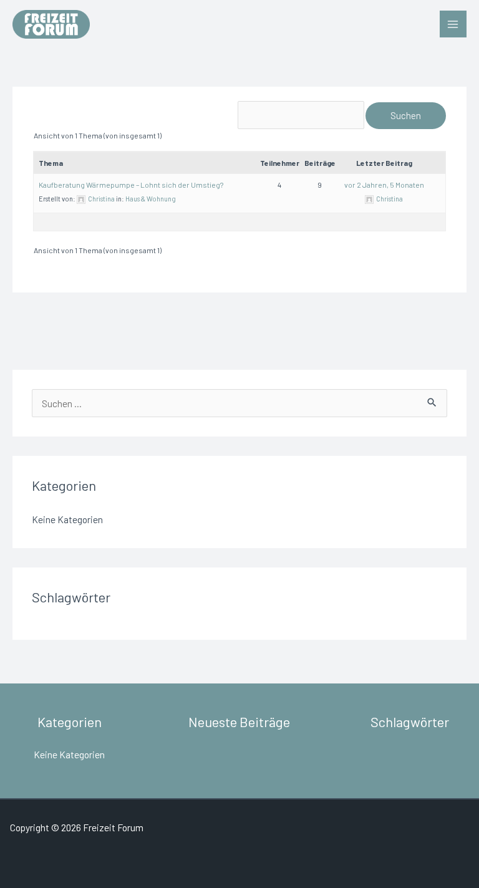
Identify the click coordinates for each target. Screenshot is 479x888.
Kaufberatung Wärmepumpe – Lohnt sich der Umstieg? (131, 184)
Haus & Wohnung (150, 199)
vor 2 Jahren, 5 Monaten (384, 184)
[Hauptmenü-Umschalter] (453, 24)
